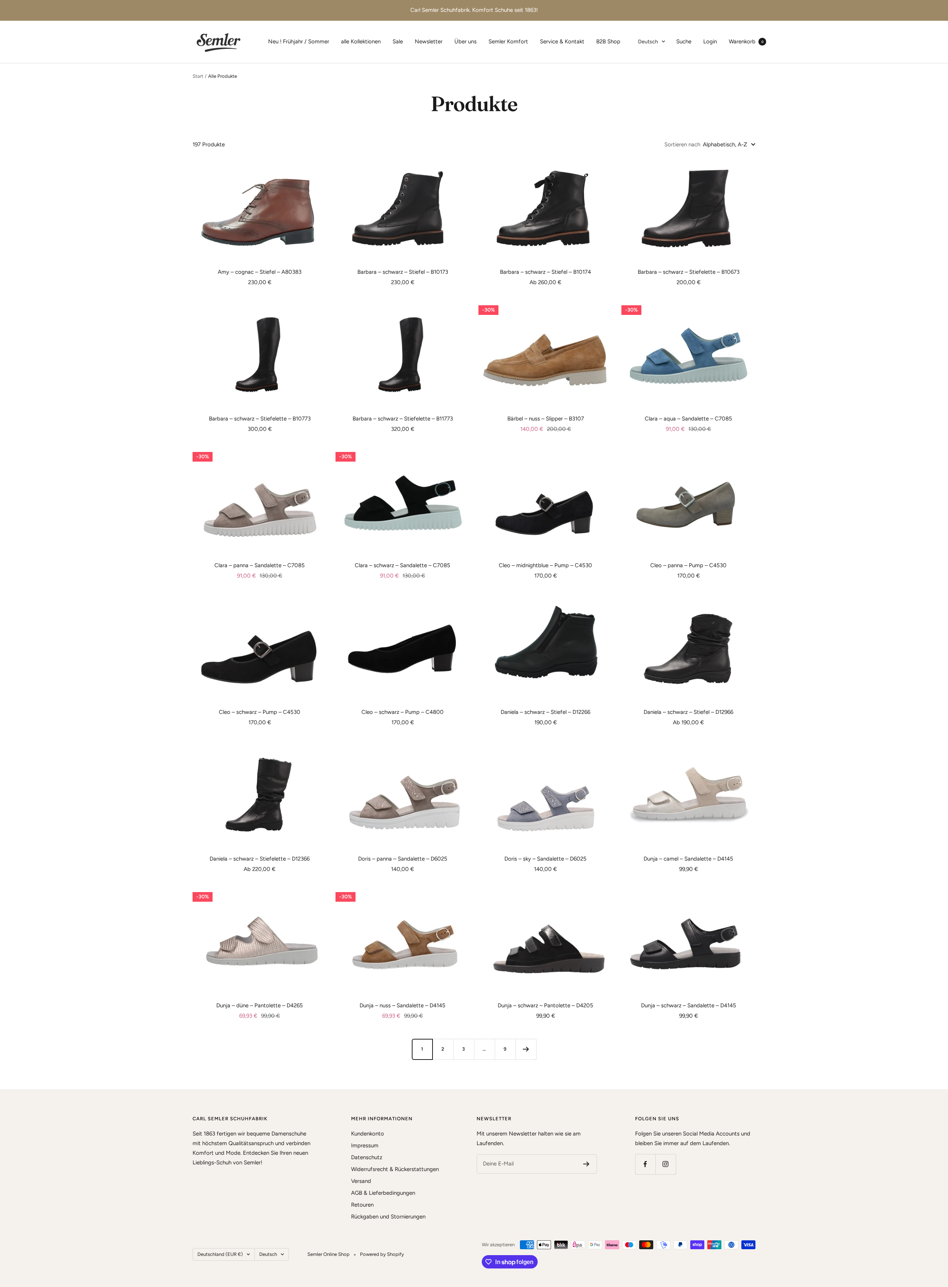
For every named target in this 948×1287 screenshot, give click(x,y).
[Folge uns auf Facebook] (645, 1164)
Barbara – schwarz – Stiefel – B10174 (545, 272)
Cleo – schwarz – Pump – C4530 (259, 712)
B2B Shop (608, 41)
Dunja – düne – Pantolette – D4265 (259, 1005)
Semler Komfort (508, 41)
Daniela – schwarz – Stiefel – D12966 (688, 712)
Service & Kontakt (562, 41)
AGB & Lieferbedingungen (383, 1193)
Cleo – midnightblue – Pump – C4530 (545, 565)
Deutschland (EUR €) (220, 1254)
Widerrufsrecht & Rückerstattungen (395, 1169)
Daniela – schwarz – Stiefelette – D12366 (260, 858)
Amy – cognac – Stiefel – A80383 (259, 272)
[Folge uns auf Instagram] (665, 1164)
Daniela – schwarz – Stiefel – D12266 (545, 712)
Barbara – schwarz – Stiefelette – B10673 (689, 272)
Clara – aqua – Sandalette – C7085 (688, 418)
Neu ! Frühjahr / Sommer (298, 41)
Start (198, 76)
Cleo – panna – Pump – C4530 (688, 565)
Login (710, 41)
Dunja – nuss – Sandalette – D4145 (402, 1005)
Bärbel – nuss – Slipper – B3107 (545, 418)
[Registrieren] (586, 1164)
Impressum (364, 1145)
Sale (398, 41)
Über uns (465, 41)
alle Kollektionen (361, 41)
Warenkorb (746, 41)
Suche (683, 41)
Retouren (362, 1204)
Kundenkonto (367, 1133)
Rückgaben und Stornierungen (388, 1216)
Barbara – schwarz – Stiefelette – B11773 (403, 418)
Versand (361, 1181)
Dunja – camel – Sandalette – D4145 (688, 858)
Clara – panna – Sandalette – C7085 (259, 565)
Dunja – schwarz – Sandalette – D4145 (688, 1005)
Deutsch (648, 42)
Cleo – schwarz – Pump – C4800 (402, 712)
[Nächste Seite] (525, 1049)
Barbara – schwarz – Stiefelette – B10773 (260, 418)
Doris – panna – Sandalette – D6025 (402, 858)
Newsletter (429, 41)
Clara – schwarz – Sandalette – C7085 (402, 565)
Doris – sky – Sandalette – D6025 (545, 858)
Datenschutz (366, 1157)
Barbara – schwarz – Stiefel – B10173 (402, 272)
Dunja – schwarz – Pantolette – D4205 (545, 1005)
